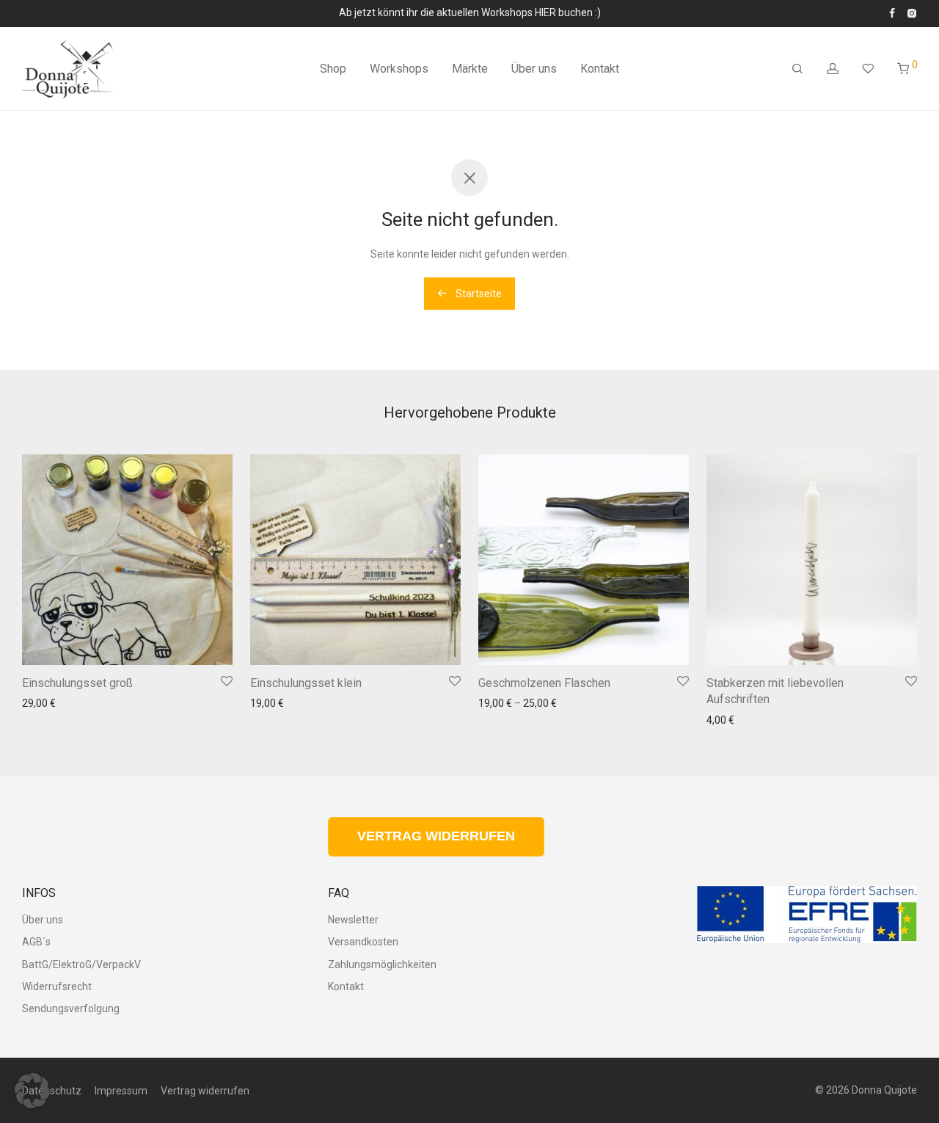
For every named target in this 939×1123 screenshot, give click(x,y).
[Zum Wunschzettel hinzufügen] (227, 681)
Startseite (477, 293)
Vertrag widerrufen (205, 1091)
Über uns (534, 69)
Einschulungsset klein (306, 683)
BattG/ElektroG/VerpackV (81, 964)
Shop (333, 69)
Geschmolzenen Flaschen (544, 683)
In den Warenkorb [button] (182, 644)
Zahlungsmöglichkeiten (382, 964)
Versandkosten (143, 713)
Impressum (121, 1091)
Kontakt (599, 69)
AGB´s (36, 942)
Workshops (399, 69)
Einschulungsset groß (77, 683)
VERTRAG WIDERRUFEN (436, 836)
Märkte (470, 69)
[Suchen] (797, 69)
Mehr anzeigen (52, 740)
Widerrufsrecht (57, 986)
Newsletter (353, 920)
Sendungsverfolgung (71, 1008)
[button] (32, 1090)
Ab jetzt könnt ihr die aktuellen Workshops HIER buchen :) (470, 12)
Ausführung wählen (634, 644)
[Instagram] (911, 12)
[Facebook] (892, 12)
